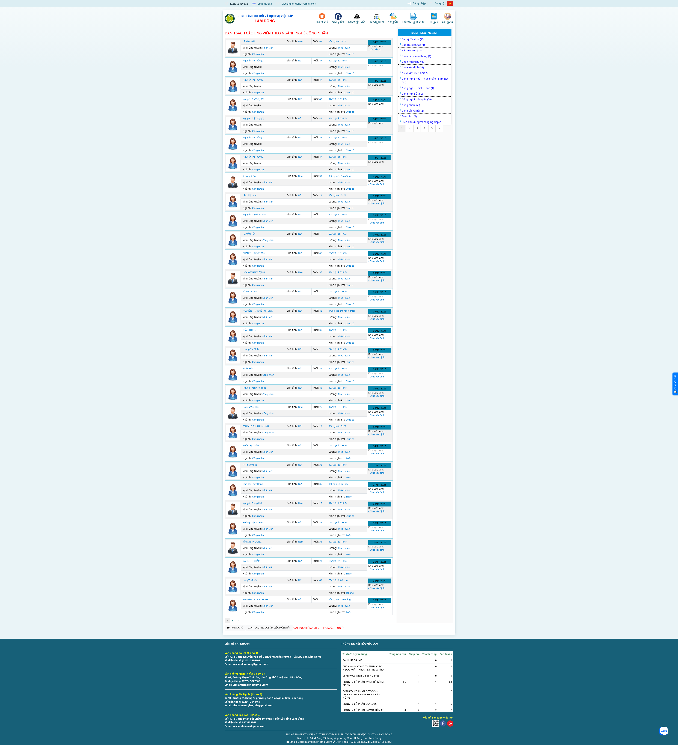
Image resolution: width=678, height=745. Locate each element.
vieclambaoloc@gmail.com (248, 726)
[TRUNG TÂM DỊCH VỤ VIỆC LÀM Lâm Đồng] (260, 18)
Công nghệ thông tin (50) (417, 99)
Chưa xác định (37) (413, 67)
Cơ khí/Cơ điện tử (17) (414, 73)
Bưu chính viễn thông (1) (416, 56)
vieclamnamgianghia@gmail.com (252, 705)
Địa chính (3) (409, 116)
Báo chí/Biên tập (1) (413, 44)
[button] (338, 18)
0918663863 (265, 3)
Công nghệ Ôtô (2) (412, 93)
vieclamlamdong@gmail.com (299, 3)
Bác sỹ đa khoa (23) (413, 39)
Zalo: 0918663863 (381, 741)
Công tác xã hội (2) (413, 110)
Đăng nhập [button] (419, 3)
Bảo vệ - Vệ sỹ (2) (411, 50)
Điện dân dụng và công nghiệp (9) (422, 122)
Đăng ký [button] (439, 3)
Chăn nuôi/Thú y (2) (413, 61)
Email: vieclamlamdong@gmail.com (310, 741)
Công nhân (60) (411, 105)
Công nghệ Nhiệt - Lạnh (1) (418, 88)
